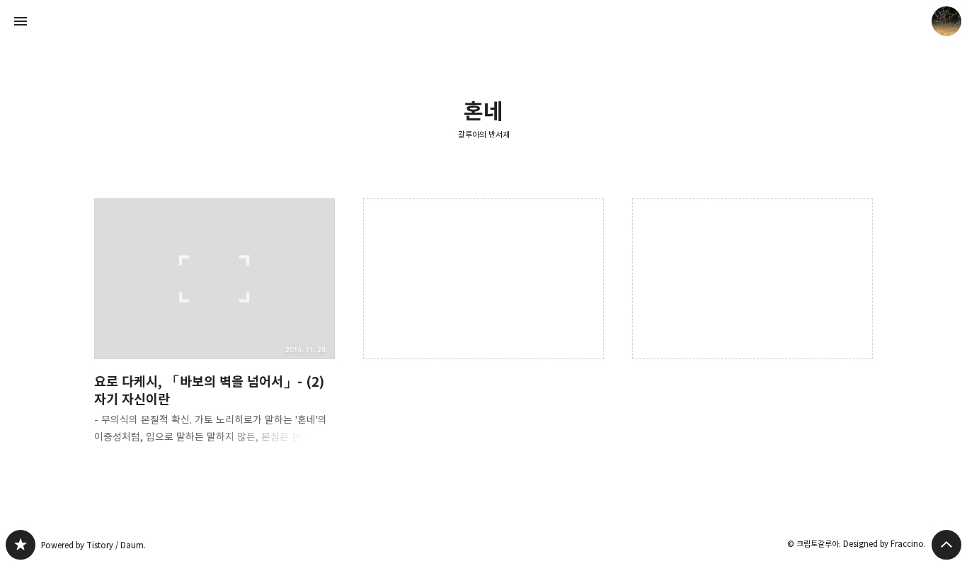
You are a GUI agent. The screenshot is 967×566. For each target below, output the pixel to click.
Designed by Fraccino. (884, 543)
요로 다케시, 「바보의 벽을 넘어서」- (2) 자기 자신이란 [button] (214, 332)
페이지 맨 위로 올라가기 (946, 545)
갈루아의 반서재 (484, 134)
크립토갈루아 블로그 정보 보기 (946, 21)
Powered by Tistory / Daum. (93, 545)
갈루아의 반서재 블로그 (21, 545)
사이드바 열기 (21, 21)
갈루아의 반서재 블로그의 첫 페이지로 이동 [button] (483, 21)
